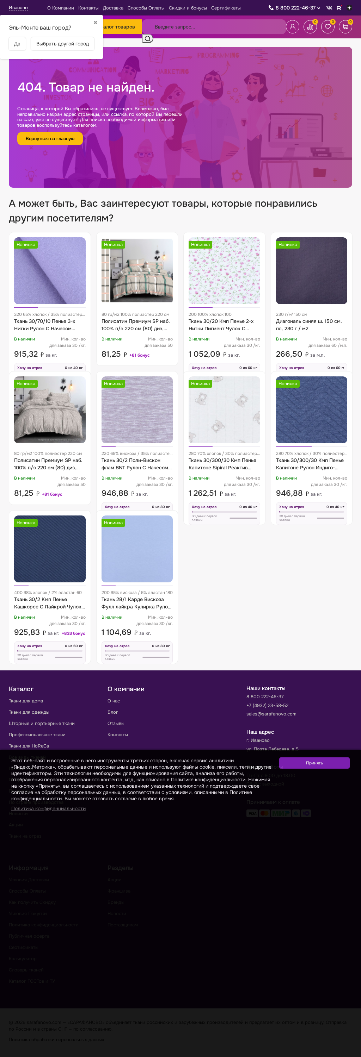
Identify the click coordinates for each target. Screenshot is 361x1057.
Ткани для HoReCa (29, 746)
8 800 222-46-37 (296, 8)
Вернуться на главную (50, 139)
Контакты (88, 8)
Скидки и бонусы (188, 8)
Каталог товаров (115, 27)
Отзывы (116, 723)
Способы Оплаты (146, 8)
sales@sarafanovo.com (271, 714)
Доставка (113, 8)
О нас (114, 701)
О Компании (60, 8)
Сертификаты (226, 8)
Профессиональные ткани (37, 735)
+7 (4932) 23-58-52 (267, 705)
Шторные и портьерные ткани (42, 723)
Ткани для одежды (29, 712)
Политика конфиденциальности (48, 808)
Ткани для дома (26, 701)
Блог (113, 712)
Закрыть (347, 1053)
